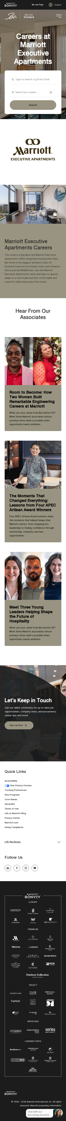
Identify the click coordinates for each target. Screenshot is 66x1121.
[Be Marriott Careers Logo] (21, 16)
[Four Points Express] (33, 1033)
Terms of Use (12, 808)
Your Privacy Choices (20, 785)
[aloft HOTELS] (15, 1013)
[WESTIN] (16, 946)
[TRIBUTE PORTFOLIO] (33, 956)
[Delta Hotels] (50, 939)
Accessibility (11, 780)
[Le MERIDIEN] (33, 946)
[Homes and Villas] (50, 1060)
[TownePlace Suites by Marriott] (33, 1049)
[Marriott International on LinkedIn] (8, 868)
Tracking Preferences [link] (16, 790)
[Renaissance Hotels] (50, 948)
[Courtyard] (15, 993)
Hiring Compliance (14, 827)
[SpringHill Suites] (50, 993)
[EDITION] (16, 910)
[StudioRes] (18, 1061)
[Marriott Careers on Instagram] (26, 868)
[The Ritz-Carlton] (33, 911)
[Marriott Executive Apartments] (33, 1070)
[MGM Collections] (50, 964)
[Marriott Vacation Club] (15, 965)
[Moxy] (33, 1013)
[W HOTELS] (33, 921)
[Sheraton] (33, 938)
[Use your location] (52, 92)
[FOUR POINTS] (33, 993)
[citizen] (50, 1005)
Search (33, 105)
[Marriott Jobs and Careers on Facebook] (17, 868)
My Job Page (37, 5)
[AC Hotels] (33, 1002)
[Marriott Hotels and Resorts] (15, 939)
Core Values (11, 799)
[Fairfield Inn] (15, 1000)
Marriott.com (11, 822)
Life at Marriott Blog (15, 813)
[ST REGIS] (16, 921)
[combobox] (33, 79)
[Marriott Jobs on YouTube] (35, 868)
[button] (33, 842)
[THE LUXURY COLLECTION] (50, 911)
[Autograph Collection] (16, 956)
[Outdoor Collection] (37, 977)
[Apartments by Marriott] (33, 1060)
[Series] (50, 1032)
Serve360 (10, 804)
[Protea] (50, 1013)
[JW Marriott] (50, 921)
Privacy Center (12, 818)
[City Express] (16, 1033)
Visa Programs (12, 794)
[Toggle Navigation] (58, 16)
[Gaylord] (33, 967)
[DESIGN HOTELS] (50, 956)
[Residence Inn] (15, 1049)
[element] (50, 1051)
